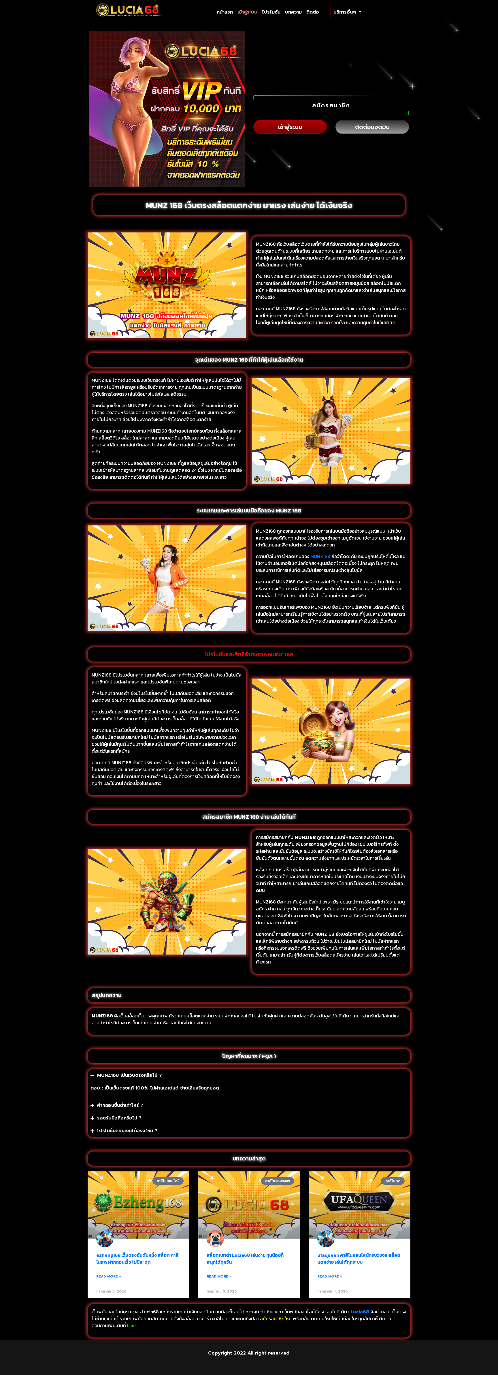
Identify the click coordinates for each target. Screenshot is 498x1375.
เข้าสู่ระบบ (247, 12)
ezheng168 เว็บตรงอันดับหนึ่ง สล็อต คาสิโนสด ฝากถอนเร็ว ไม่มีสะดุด (137, 1258)
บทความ (293, 12)
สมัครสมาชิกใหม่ (276, 1318)
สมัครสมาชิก (331, 105)
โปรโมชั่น (271, 12)
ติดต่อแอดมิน (372, 127)
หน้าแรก (226, 12)
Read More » (108, 1276)
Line (132, 1325)
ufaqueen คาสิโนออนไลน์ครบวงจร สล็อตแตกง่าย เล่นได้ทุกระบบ (358, 1258)
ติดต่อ (312, 12)
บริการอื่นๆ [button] (345, 12)
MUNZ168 (320, 556)
